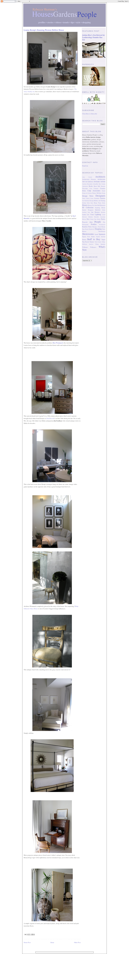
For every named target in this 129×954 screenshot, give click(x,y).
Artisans (97, 181)
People (97, 221)
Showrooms (88, 234)
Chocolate (85, 188)
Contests (96, 188)
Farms (91, 198)
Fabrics (88, 198)
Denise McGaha (96, 193)
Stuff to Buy (93, 239)
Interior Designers (87, 210)
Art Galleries (89, 182)
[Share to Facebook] (32, 934)
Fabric (83, 198)
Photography (85, 224)
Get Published (85, 200)
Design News (87, 196)
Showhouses (101, 231)
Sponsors (102, 234)
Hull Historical (101, 205)
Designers (100, 195)
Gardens (102, 198)
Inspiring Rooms (100, 207)
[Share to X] (31, 934)
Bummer (103, 186)
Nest (88, 219)
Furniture (96, 198)
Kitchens (103, 212)
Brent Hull (97, 186)
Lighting (98, 214)
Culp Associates (93, 190)
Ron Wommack (58, 343)
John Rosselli (50, 418)
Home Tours (97, 203)
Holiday (84, 203)
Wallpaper (85, 247)
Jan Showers (95, 212)
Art (83, 181)
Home (52, 942)
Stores (84, 239)
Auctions (84, 184)
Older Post (77, 942)
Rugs (83, 229)
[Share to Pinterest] (34, 934)
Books (91, 186)
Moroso (84, 219)
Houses (84, 205)
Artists (102, 181)
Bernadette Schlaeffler (92, 184)
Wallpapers (93, 247)
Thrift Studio (98, 242)
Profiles (94, 224)
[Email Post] (25, 934)
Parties (103, 219)
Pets (104, 222)
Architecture (101, 179)
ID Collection (87, 207)
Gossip (91, 200)
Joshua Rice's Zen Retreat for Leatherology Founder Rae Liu (93, 37)
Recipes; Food (96, 227)
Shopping (98, 229)
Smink (96, 234)
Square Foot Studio (88, 236)
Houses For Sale (92, 205)
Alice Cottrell (87, 177)
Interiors (97, 210)
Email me (85, 166)
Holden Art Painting (99, 200)
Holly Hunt (90, 203)
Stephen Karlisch (100, 236)
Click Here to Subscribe (89, 114)
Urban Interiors (100, 244)
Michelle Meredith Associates (96, 217)
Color (90, 188)
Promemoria (102, 224)
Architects (100, 176)
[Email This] (27, 934)
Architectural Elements (89, 179)
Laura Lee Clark (88, 214)
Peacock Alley (87, 222)
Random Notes (87, 227)
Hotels (103, 203)
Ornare (92, 219)
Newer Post (27, 942)
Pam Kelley (97, 219)
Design (103, 193)
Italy (89, 212)
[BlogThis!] (29, 934)
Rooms (103, 227)
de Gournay (89, 193)
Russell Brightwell (89, 229)
